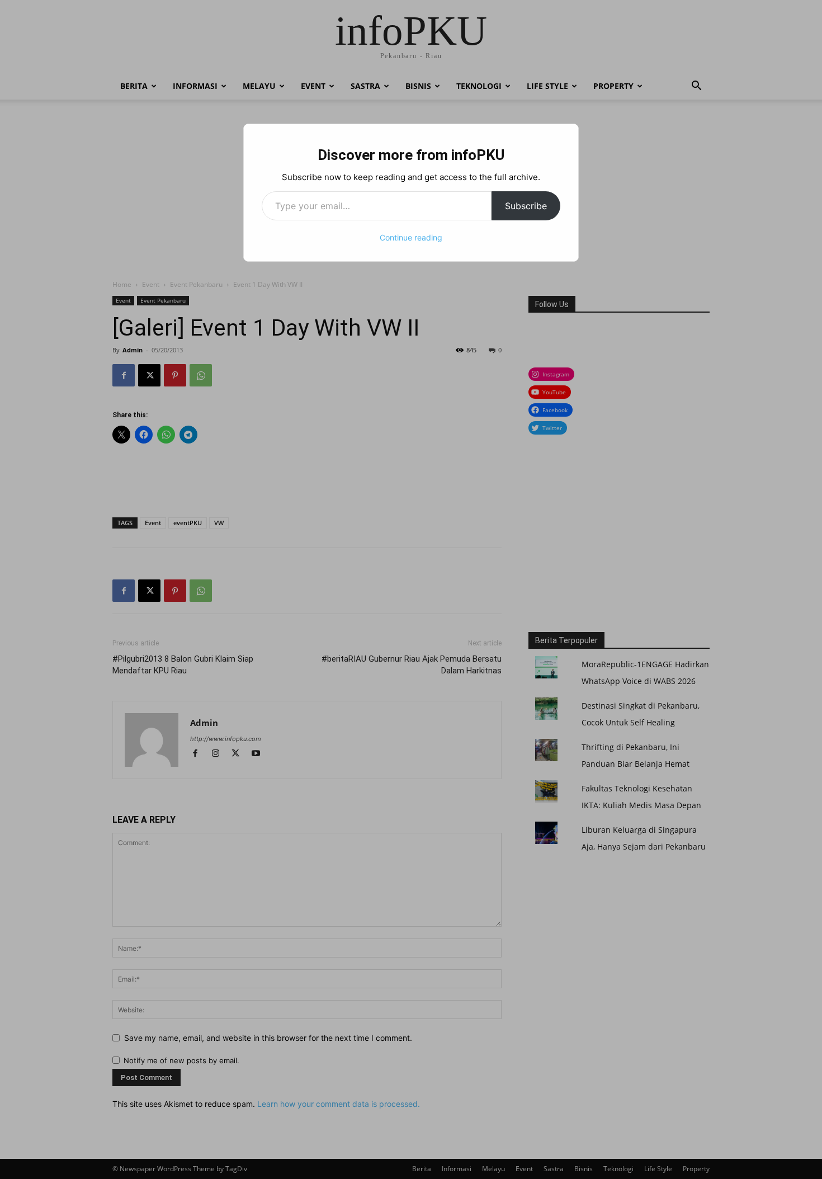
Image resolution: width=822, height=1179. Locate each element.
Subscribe (526, 205)
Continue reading (411, 237)
